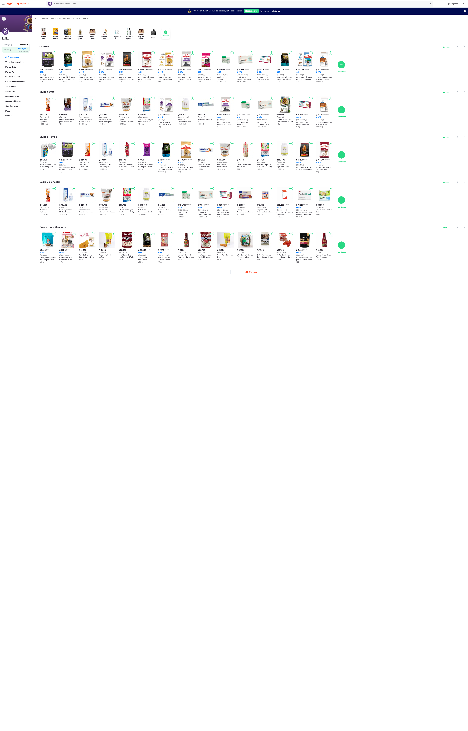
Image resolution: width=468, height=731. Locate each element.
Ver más (446, 47)
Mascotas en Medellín (66, 19)
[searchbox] (239, 4)
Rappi (37, 19)
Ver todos (342, 71)
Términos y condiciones (270, 11)
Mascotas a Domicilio (49, 19)
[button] (23, 4)
